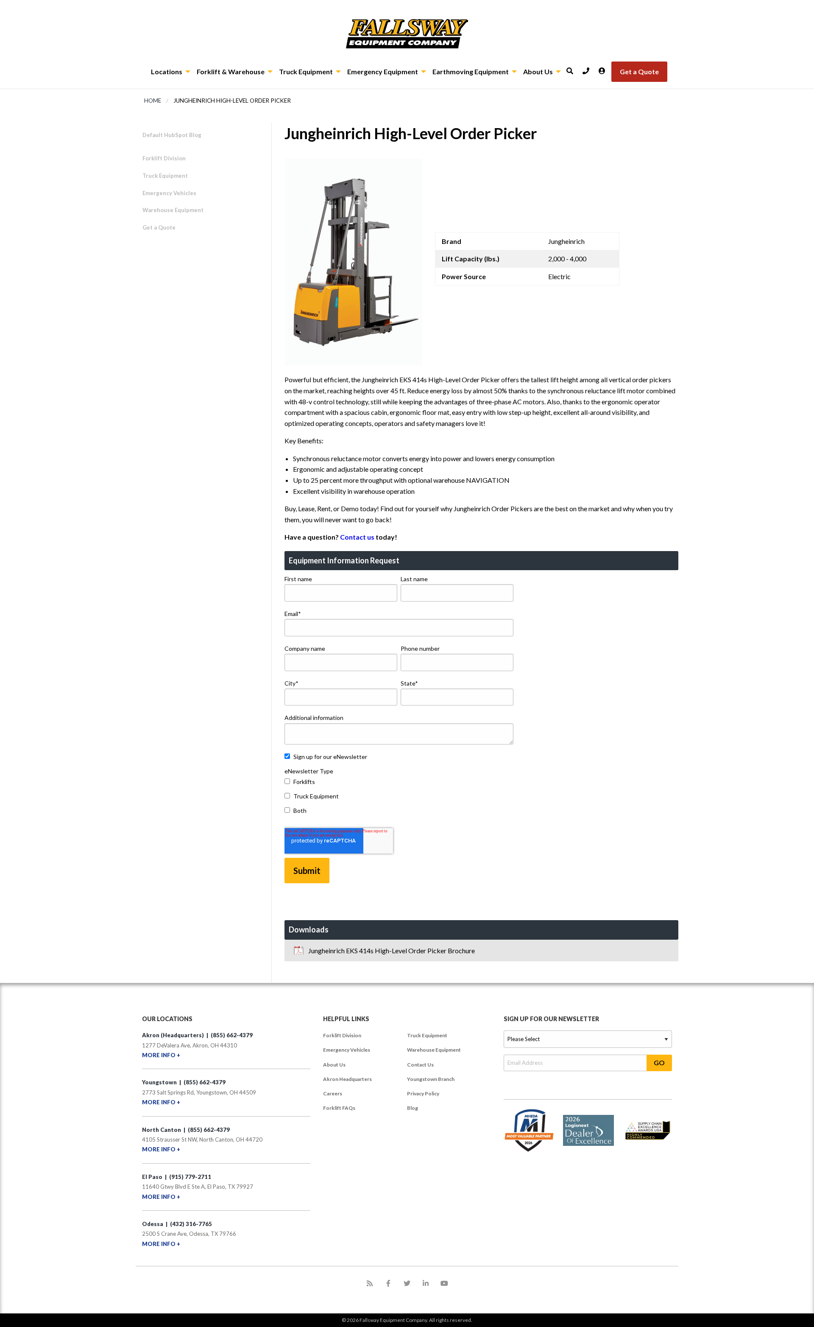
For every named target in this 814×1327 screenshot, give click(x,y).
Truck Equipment (165, 175)
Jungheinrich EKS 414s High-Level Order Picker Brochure (391, 950)
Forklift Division (164, 158)
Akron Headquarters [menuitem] (347, 1079)
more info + (161, 1055)
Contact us (357, 537)
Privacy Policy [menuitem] (423, 1093)
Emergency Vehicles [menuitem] (346, 1050)
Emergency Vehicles (169, 193)
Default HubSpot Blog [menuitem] (171, 135)
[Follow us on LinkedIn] (425, 1283)
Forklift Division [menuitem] (342, 1035)
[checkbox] (398, 798)
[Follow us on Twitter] (407, 1283)
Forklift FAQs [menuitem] (339, 1108)
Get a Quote (159, 227)
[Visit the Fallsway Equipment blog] (369, 1283)
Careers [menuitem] (332, 1093)
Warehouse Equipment (173, 210)
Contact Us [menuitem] (420, 1064)
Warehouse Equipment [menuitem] (434, 1050)
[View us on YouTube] (444, 1283)
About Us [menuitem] (334, 1064)
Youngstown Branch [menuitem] (430, 1079)
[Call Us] (589, 68)
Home (152, 100)
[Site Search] (572, 68)
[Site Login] (605, 68)
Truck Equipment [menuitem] (427, 1035)
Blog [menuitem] (412, 1108)
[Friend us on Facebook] (388, 1283)
